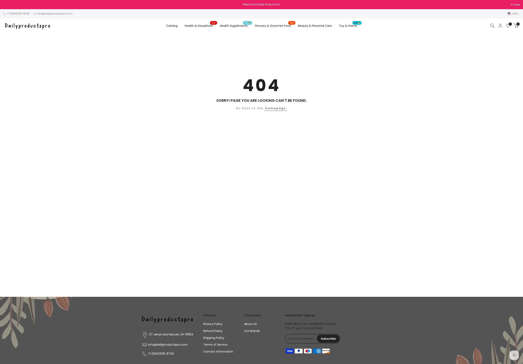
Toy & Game (349, 25)
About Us (250, 324)
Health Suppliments (235, 25)
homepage (275, 108)
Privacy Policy (212, 324)
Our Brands (252, 331)
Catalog (172, 26)
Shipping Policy (213, 338)
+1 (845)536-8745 (18, 13)
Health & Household (200, 25)
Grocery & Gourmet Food (274, 25)
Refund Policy (212, 331)
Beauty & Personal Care (315, 26)
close (8, 4)
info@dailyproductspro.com (55, 13)
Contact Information (218, 351)
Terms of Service (215, 345)
